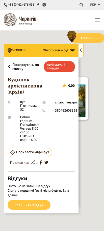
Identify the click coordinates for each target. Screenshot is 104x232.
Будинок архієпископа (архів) (25, 86)
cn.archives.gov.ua (68, 102)
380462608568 (66, 110)
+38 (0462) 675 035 (21, 4)
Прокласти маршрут (32, 152)
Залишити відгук (28, 205)
